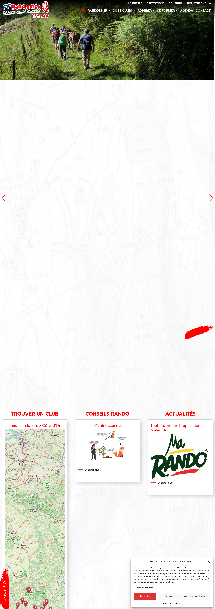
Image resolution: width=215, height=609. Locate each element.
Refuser (169, 596)
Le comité (135, 3)
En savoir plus (92, 470)
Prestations (156, 3)
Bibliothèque (196, 3)
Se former (166, 10)
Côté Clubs (123, 10)
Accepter (145, 596)
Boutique (176, 3)
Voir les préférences (196, 596)
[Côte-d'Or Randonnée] (26, 10)
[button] (208, 561)
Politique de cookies (170, 603)
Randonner (98, 10)
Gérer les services (144, 587)
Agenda (186, 10)
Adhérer (145, 10)
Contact (203, 10)
